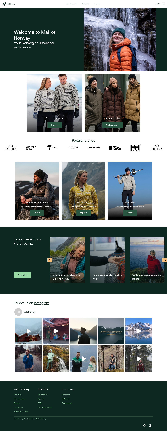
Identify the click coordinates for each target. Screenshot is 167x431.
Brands (16, 403)
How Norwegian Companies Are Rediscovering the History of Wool (106, 277)
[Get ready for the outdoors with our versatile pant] (56, 358)
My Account (42, 395)
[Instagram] (150, 425)
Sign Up (41, 399)
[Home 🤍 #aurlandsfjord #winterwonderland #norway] (28, 331)
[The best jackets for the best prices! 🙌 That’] (28, 358)
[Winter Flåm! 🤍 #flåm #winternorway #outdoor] (56, 331)
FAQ (39, 403)
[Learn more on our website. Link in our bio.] (111, 331)
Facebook (66, 395)
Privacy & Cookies (21, 411)
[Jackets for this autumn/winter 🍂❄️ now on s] (138, 331)
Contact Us (18, 407)
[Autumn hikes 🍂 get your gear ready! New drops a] (138, 358)
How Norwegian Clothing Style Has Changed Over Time (67, 277)
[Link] (9, 4)
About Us (17, 395)
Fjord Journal (67, 403)
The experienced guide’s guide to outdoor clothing (146, 277)
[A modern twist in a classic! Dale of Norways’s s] (83, 358)
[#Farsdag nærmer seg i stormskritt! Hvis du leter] (111, 358)
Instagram (41, 303)
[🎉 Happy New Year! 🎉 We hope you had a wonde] (83, 331)
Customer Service (45, 407)
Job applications (20, 399)
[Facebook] (144, 425)
